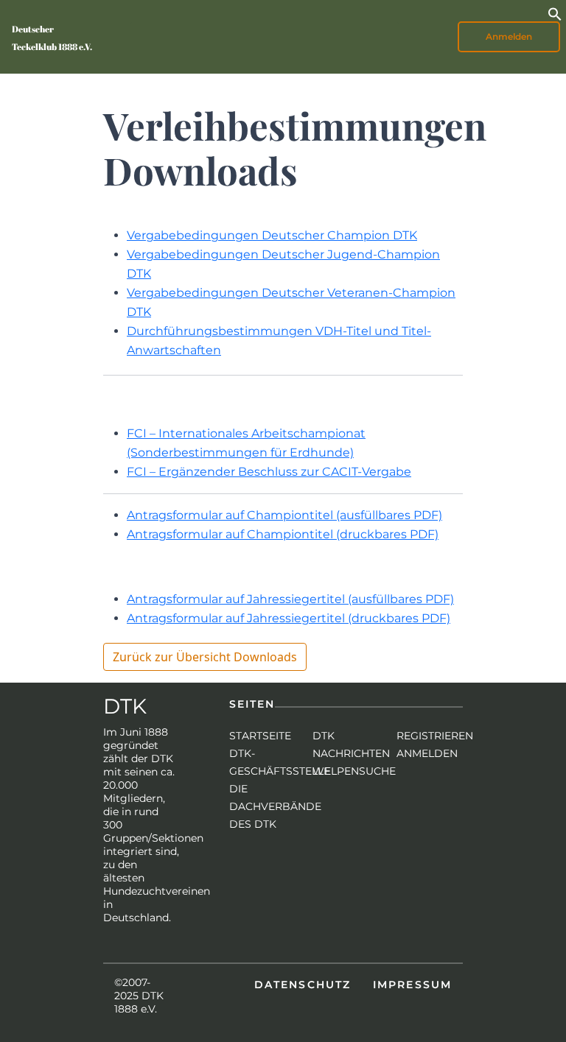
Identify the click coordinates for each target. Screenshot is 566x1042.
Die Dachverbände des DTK (275, 806)
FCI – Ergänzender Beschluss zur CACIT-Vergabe (269, 472)
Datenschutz (302, 984)
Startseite (260, 735)
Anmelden (427, 753)
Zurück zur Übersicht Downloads (205, 657)
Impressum (412, 984)
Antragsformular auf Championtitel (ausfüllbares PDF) (284, 515)
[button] (555, 12)
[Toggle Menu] (149, 37)
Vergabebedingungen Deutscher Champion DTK (272, 235)
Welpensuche (354, 771)
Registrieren (434, 735)
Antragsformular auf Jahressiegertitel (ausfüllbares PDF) (290, 599)
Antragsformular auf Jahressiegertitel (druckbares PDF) (288, 618)
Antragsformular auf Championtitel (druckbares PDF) (283, 534)
